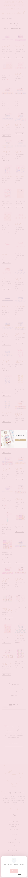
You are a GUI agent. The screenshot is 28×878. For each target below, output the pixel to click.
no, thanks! (21, 441)
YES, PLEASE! (20, 439)
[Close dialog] (26, 431)
